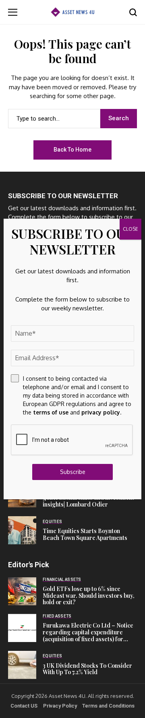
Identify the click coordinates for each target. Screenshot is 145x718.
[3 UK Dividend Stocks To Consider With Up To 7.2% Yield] (22, 665)
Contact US (23, 706)
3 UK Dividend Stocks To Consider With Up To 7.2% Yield (87, 669)
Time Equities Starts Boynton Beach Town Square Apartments (85, 534)
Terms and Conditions (108, 706)
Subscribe (72, 471)
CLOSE (130, 229)
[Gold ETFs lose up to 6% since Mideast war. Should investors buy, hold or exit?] (22, 591)
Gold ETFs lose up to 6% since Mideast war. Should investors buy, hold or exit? (89, 595)
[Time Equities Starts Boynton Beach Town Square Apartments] (22, 530)
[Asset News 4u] (72, 12)
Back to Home (72, 149)
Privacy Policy (60, 706)
